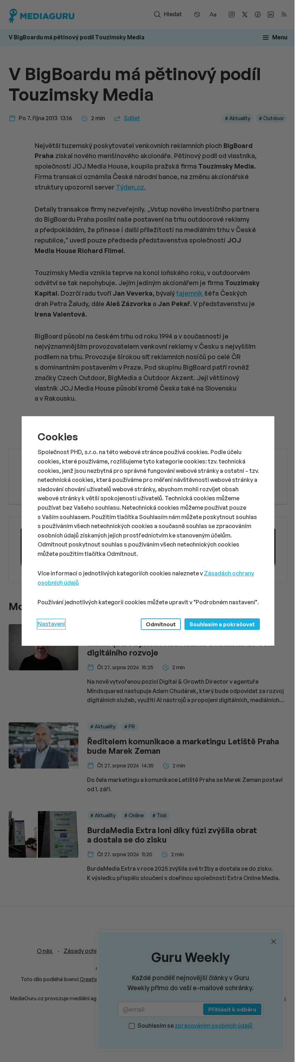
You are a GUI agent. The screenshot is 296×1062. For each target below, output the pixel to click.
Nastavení (51, 623)
